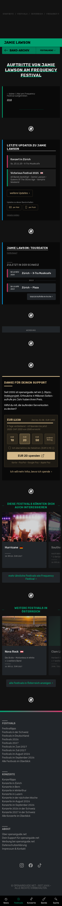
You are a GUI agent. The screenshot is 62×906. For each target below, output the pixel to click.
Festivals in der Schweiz (15, 732)
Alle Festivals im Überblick (16, 761)
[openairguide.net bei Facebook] (31, 865)
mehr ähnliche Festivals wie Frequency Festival (31, 577)
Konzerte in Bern (11, 786)
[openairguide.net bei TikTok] (40, 865)
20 (25, 439)
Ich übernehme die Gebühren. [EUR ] (31, 448)
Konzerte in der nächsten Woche (20, 797)
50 (37, 439)
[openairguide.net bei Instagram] (22, 865)
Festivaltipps (9, 728)
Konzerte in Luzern (12, 794)
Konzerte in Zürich (12, 783)
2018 (9, 100)
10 (12, 439)
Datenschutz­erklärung (14, 845)
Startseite (8, 14)
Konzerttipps (9, 779)
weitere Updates (19, 193)
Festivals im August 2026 (16, 754)
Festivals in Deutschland (15, 735)
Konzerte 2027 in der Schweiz (18, 812)
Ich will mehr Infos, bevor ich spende (30, 471)
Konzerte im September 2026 (18, 805)
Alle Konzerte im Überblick (16, 815)
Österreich (37, 14)
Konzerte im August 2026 (16, 801)
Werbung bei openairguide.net (18, 841)
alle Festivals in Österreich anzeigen (30, 683)
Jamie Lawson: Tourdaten (27, 248)
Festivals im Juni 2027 (14, 746)
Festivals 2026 (10, 739)
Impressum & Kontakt (13, 848)
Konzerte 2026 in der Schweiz (18, 808)
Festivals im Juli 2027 (14, 750)
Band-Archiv (19, 50)
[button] (48, 50)
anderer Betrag (49, 439)
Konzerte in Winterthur (14, 790)
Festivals (22, 14)
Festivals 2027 (10, 743)
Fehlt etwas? (12, 253)
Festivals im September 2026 (18, 757)
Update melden (13, 215)
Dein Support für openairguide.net (20, 837)
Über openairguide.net (14, 834)
